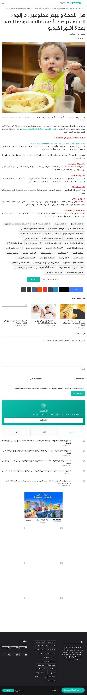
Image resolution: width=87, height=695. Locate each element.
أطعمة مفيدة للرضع (41, 224)
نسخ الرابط (33, 279)
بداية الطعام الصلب (52, 243)
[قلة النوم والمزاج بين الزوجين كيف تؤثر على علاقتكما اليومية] (43, 311)
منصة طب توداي (41, 672)
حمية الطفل (61, 253)
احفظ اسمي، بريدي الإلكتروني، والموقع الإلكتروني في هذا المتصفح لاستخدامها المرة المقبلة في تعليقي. (48, 388)
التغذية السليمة (40, 642)
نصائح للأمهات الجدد (74, 272)
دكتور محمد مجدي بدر (48, 657)
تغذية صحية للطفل (32, 248)
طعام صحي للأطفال (20, 263)
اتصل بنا (17, 691)
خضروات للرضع (45, 253)
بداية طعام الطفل (33, 243)
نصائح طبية (38, 676)
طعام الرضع (63, 258)
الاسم (83, 369)
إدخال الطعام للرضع (55, 229)
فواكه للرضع (64, 267)
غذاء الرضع (78, 267)
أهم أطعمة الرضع (75, 229)
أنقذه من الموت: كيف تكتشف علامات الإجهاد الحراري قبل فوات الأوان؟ (74, 323)
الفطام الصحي (30, 238)
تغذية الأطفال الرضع (74, 248)
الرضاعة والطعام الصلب (73, 238)
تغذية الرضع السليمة (54, 248)
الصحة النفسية (40, 649)
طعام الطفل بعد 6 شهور (72, 263)
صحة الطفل (77, 258)
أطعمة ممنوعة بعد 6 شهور (16, 224)
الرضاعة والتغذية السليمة (29, 233)
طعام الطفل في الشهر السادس (45, 263)
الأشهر (44, 432)
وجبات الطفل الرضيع (53, 272)
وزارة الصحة (51, 680)
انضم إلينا (43, 420)
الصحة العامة (51, 649)
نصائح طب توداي (50, 676)
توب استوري (73, 8)
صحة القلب (52, 669)
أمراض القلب (51, 642)
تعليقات (16, 432)
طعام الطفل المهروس (25, 258)
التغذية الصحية (50, 646)
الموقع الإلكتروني (36, 378)
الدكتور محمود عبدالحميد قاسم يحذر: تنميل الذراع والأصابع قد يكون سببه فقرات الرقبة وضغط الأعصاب (36, 471)
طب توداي (52, 672)
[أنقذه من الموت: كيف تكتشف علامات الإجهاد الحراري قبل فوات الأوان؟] (72, 311)
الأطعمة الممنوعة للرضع (72, 233)
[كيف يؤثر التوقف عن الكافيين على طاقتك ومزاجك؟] (14, 311)
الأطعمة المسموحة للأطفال (32, 229)
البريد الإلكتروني (79, 378)
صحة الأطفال (51, 665)
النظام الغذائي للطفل (73, 243)
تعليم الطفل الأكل (14, 243)
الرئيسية (81, 8)
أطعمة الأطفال (76, 224)
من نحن (24, 691)
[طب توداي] (70, 3)
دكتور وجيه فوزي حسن (48, 661)
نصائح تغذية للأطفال (23, 267)
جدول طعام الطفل (12, 248)
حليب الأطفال (77, 253)
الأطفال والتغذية (51, 233)
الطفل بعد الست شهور (50, 238)
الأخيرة (71, 432)
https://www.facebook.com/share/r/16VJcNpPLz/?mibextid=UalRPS (58, 143)
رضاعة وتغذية (12, 253)
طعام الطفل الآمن (46, 258)
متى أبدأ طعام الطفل (44, 267)
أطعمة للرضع (60, 224)
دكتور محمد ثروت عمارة (48, 653)
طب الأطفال (42, 669)
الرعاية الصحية (39, 646)
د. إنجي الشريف (29, 253)
